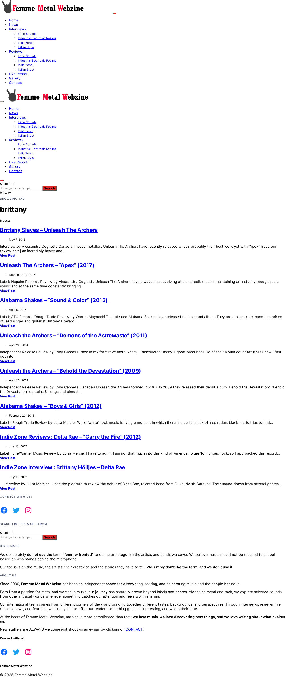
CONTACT (134, 629)
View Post (7, 255)
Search (49, 188)
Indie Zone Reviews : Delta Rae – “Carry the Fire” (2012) (70, 437)
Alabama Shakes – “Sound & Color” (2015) (53, 300)
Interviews (17, 29)
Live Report (18, 74)
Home (13, 20)
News (13, 25)
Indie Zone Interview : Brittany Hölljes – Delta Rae (62, 467)
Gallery (15, 78)
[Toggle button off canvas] (114, 13)
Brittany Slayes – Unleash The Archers (49, 230)
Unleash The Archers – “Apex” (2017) (47, 265)
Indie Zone (25, 42)
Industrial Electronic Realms (37, 38)
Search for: (7, 183)
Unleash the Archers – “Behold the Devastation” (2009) (70, 371)
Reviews (16, 51)
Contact (15, 83)
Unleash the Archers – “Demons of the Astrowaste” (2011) (73, 335)
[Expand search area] (2, 101)
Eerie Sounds (27, 33)
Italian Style (26, 47)
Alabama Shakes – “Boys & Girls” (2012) (51, 406)
